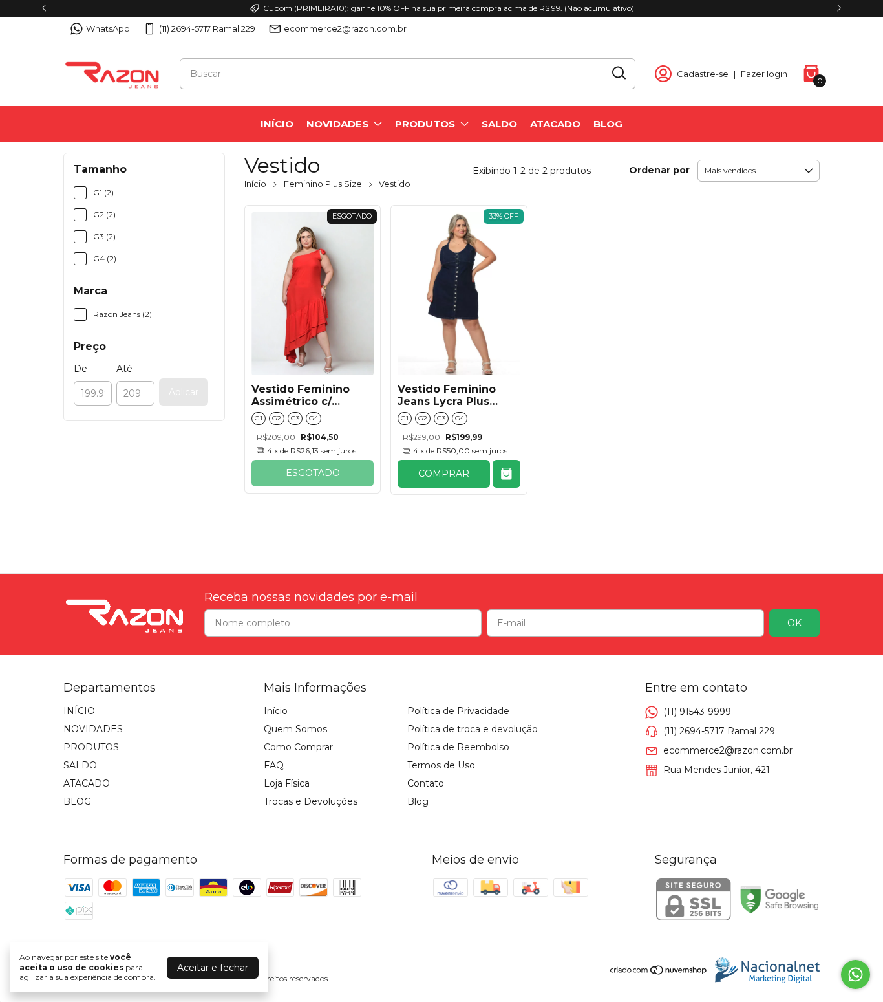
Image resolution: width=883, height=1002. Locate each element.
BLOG (607, 124)
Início (255, 184)
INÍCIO (277, 124)
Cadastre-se (703, 74)
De (80, 369)
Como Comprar (298, 747)
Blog (418, 801)
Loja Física (287, 783)
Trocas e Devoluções (310, 801)
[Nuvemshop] (659, 972)
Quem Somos (295, 729)
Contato (425, 783)
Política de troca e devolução (472, 729)
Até (124, 369)
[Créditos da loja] (764, 970)
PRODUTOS (425, 124)
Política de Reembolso (458, 747)
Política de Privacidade (458, 711)
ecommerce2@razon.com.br (345, 28)
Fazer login (764, 74)
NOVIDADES (337, 124)
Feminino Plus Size (323, 184)
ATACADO (555, 124)
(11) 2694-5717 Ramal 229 (207, 28)
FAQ (274, 765)
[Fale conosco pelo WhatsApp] (855, 974)
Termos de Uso (441, 765)
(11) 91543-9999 (697, 711)
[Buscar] (618, 73)
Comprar (443, 473)
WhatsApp (108, 28)
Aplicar (183, 392)
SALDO (499, 124)
